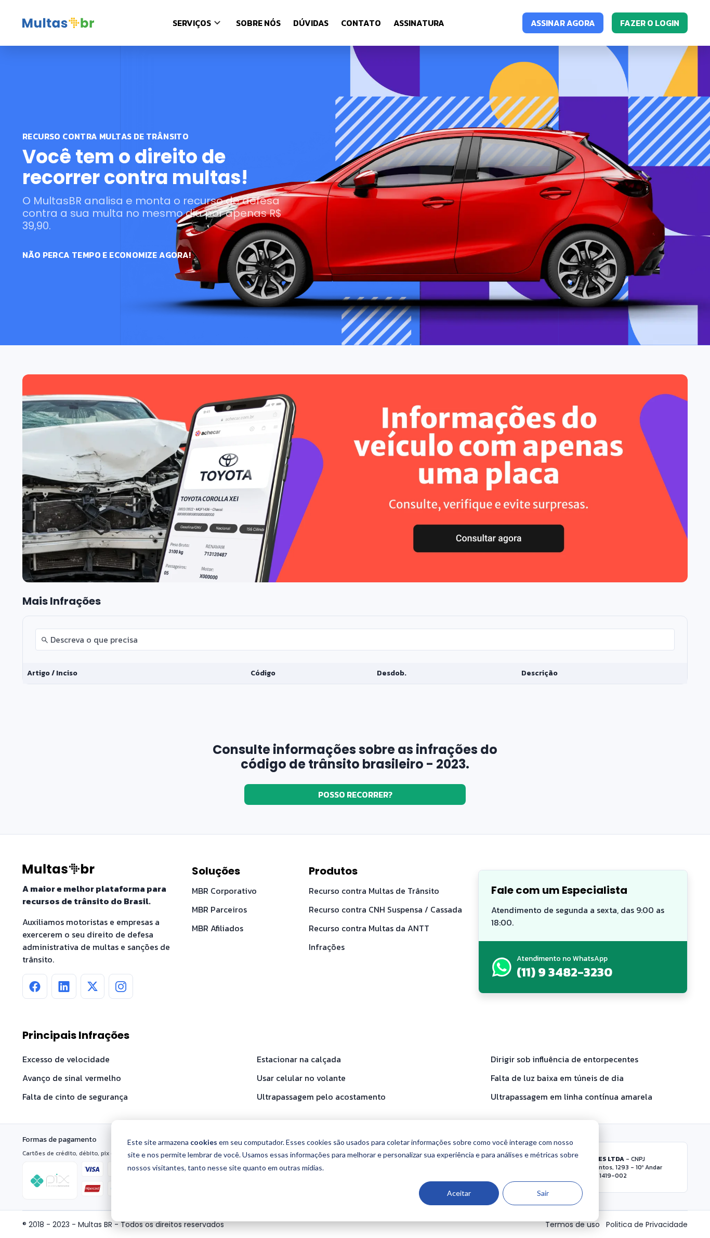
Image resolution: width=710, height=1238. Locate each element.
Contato (361, 23)
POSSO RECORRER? (355, 794)
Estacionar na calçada (299, 1059)
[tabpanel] (355, 650)
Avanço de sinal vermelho (71, 1078)
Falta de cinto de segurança (75, 1096)
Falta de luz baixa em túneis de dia (557, 1078)
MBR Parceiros (219, 909)
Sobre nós (258, 23)
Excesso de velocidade (66, 1059)
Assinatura (418, 23)
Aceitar (459, 1193)
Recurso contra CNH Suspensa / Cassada (385, 909)
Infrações (327, 947)
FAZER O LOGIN (649, 23)
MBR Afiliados (217, 928)
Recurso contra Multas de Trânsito (374, 890)
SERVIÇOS (192, 23)
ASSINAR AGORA (563, 23)
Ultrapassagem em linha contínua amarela (571, 1096)
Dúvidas (310, 23)
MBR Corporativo (224, 890)
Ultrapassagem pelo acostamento (321, 1096)
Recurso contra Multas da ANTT (369, 928)
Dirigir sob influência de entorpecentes (564, 1059)
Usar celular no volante (301, 1078)
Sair (543, 1193)
